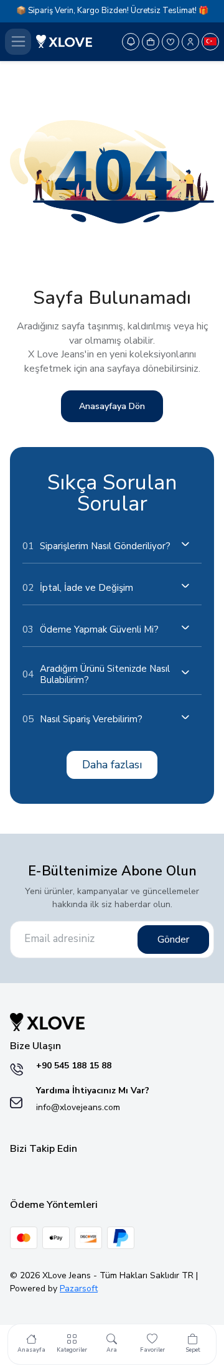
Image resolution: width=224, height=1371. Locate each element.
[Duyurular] (130, 41)
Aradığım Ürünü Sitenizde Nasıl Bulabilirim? (96, 674)
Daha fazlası (112, 764)
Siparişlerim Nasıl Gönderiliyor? (96, 546)
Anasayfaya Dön (112, 406)
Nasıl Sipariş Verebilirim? (82, 719)
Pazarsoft (79, 1288)
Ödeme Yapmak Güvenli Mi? (90, 629)
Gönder (173, 939)
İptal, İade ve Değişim (77, 588)
